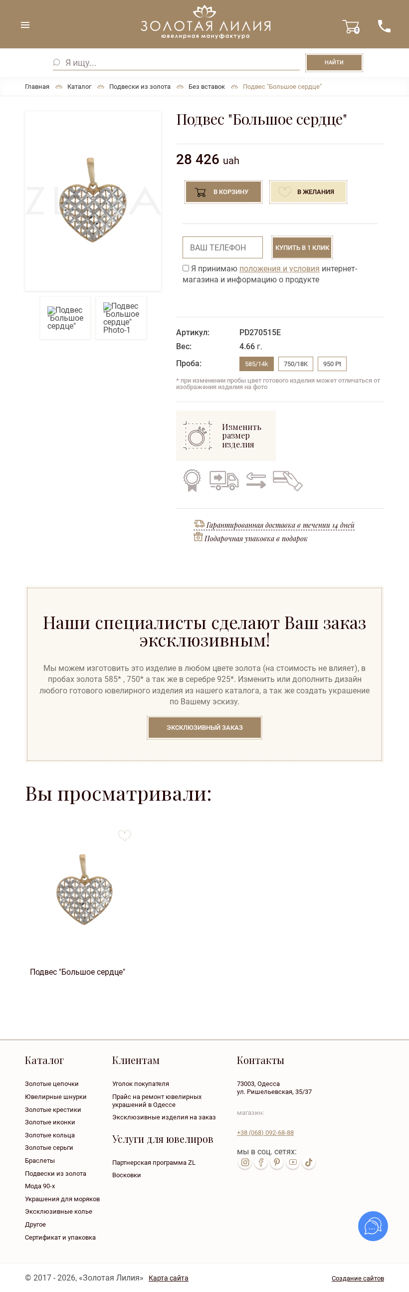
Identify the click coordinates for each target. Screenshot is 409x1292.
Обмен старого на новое (254, 480)
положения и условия (279, 268)
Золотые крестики (53, 1109)
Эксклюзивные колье (58, 1211)
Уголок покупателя (140, 1083)
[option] (93, 201)
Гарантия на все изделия (192, 480)
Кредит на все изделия (287, 480)
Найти (334, 62)
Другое (35, 1224)
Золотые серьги (49, 1147)
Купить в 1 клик (302, 247)
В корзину (230, 192)
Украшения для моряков (62, 1199)
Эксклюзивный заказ (205, 727)
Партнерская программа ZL (154, 1162)
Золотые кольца (50, 1135)
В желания (315, 192)
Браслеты (40, 1160)
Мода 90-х (40, 1186)
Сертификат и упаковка (60, 1237)
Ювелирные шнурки (56, 1096)
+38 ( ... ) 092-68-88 (384, 26)
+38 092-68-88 (265, 1132)
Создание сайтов (358, 1278)
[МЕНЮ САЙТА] (25, 25)
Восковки (126, 1175)
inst (244, 1162)
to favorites (125, 832)
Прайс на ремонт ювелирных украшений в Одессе (157, 1100)
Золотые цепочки (52, 1083)
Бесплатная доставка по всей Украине (224, 480)
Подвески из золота (55, 1173)
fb (260, 1162)
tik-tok (308, 1162)
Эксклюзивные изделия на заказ (164, 1117)
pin (276, 1162)
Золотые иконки (50, 1122)
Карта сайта (169, 1278)
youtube (292, 1162)
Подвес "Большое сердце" (77, 972)
